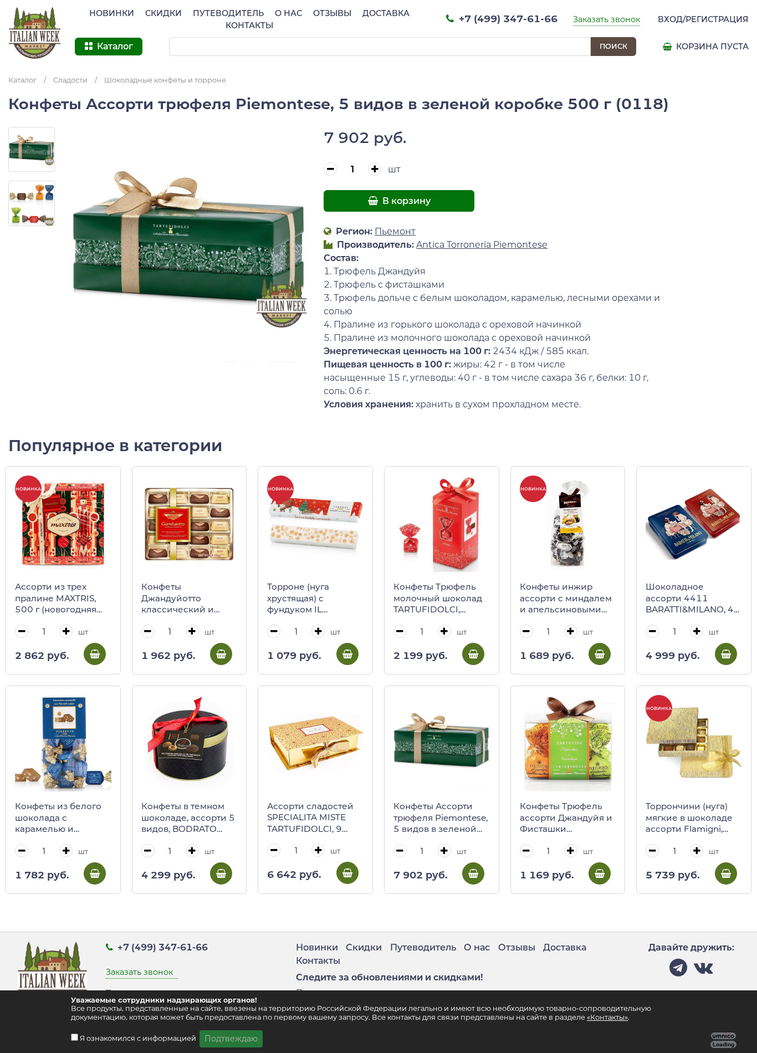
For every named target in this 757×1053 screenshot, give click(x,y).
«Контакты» (607, 1017)
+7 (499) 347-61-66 (506, 18)
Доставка (386, 13)
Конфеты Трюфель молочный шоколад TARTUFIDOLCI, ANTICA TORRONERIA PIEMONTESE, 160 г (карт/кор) (440, 598)
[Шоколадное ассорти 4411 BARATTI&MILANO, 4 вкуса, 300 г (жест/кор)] (694, 524)
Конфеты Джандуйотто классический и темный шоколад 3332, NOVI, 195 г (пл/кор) (181, 598)
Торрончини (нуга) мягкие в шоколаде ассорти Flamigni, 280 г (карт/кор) (689, 818)
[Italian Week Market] (35, 33)
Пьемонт (395, 231)
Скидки (163, 13)
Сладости (70, 80)
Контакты (249, 25)
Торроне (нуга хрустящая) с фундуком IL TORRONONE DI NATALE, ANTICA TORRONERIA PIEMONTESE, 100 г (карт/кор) (310, 598)
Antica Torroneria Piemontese (482, 244)
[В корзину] (95, 654)
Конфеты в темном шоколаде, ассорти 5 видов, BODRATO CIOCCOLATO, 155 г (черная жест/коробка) (188, 818)
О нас (288, 13)
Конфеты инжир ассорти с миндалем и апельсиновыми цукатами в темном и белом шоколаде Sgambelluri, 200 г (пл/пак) (566, 598)
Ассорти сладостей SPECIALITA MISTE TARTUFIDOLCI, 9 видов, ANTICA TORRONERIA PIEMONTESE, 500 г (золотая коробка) (310, 818)
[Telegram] (678, 970)
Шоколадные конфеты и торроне (165, 80)
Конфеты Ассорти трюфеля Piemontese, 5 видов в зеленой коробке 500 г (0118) (440, 818)
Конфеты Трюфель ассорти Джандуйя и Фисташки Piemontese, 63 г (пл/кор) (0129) (566, 818)
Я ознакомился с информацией (139, 1038)
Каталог (22, 80)
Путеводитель (228, 13)
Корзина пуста (711, 47)
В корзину (405, 201)
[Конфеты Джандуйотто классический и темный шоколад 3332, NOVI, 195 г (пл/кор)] (189, 524)
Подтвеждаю (231, 1039)
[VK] (703, 970)
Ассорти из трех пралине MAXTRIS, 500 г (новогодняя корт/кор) (55, 598)
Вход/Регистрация (703, 19)
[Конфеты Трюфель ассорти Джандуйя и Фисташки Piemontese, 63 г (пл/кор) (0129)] (568, 743)
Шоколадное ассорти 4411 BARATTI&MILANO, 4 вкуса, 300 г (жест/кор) (690, 598)
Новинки (111, 13)
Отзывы (332, 13)
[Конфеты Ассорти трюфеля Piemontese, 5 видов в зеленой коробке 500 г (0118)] (441, 743)
